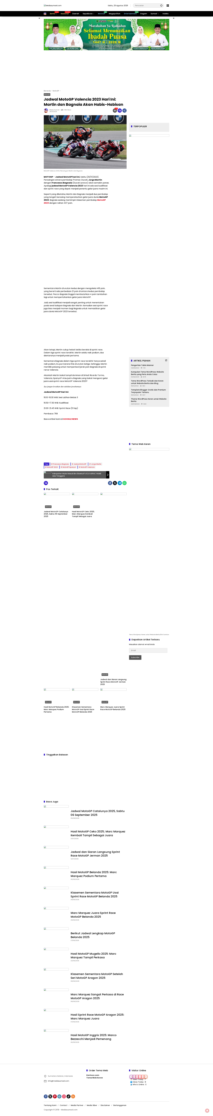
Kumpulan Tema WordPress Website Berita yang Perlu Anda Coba (147, 373)
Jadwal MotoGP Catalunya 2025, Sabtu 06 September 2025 (56, 514)
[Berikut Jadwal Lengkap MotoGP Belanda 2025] (56, 936)
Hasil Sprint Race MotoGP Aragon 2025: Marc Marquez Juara (97, 1016)
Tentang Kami (50, 1105)
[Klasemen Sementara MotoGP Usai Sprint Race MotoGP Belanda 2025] (85, 696)
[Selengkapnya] (166, 360)
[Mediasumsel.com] (53, 5)
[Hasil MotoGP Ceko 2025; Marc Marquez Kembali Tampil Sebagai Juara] (85, 501)
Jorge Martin (96, 464)
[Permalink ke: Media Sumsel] (46, 110)
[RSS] (73, 1096)
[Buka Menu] (167, 5)
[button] (161, 5)
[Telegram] (120, 483)
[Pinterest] (55, 1096)
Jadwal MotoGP (80, 464)
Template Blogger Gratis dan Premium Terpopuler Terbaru (148, 391)
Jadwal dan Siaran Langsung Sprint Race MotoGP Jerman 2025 (113, 681)
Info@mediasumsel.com (58, 1081)
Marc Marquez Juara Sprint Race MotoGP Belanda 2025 (112, 708)
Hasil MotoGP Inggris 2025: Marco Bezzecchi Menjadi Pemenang (93, 1037)
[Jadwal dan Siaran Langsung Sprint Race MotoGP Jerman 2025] (113, 585)
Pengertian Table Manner (142, 365)
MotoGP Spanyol (69, 467)
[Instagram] (64, 1096)
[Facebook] (110, 483)
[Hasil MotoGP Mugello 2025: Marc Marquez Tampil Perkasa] (56, 957)
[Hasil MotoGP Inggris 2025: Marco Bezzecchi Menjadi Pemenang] (56, 1038)
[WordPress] (59, 1096)
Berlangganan (119, 1105)
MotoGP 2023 (52, 467)
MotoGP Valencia (88, 467)
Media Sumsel (54, 110)
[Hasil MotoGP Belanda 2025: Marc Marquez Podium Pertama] (57, 696)
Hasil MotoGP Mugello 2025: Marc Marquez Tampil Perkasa (93, 955)
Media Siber (92, 1105)
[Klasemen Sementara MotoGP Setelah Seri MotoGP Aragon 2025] (56, 977)
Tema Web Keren (94, 1078)
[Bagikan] (124, 110)
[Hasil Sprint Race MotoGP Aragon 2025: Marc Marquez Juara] (56, 1018)
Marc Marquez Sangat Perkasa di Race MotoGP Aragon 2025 (97, 996)
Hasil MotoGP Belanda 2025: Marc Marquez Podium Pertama (56, 709)
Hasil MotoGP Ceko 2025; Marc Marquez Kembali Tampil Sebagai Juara (83, 514)
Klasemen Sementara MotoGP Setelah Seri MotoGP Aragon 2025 (97, 976)
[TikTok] (69, 1096)
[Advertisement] (31, 53)
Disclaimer (105, 1105)
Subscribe (135, 657)
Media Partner (77, 1105)
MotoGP (47, 94)
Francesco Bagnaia (61, 464)
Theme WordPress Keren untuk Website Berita (148, 400)
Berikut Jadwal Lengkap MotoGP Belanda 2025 (93, 935)
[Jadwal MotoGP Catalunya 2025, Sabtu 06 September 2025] (57, 501)
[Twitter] (115, 483)
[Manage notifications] (207, 1111)
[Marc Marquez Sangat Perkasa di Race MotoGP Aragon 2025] (56, 997)
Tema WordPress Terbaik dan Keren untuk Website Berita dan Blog (147, 382)
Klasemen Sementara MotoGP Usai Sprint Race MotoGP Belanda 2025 (83, 709)
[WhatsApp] (124, 483)
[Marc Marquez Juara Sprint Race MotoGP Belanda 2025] (113, 696)
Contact (63, 1105)
